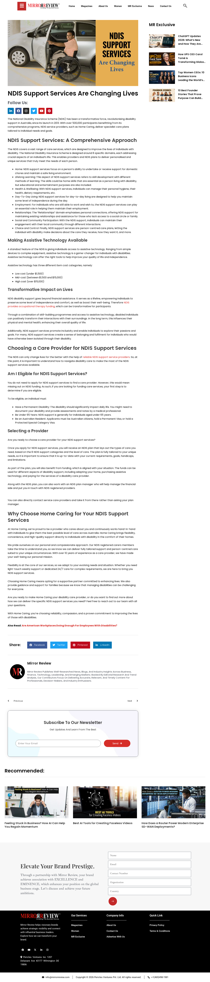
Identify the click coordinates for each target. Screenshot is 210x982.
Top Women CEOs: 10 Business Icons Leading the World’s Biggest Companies (191, 76)
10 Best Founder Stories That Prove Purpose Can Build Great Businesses (189, 94)
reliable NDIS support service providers (106, 357)
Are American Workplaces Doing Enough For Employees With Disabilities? (69, 625)
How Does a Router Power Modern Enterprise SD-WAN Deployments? (173, 825)
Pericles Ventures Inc (34, 957)
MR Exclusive (162, 24)
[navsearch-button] (185, 6)
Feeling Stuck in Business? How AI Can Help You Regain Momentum (35, 825)
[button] (37, 645)
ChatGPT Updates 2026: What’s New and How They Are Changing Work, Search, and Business (191, 40)
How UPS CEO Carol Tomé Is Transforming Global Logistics (191, 58)
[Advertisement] (172, 151)
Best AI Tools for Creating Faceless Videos (102, 823)
